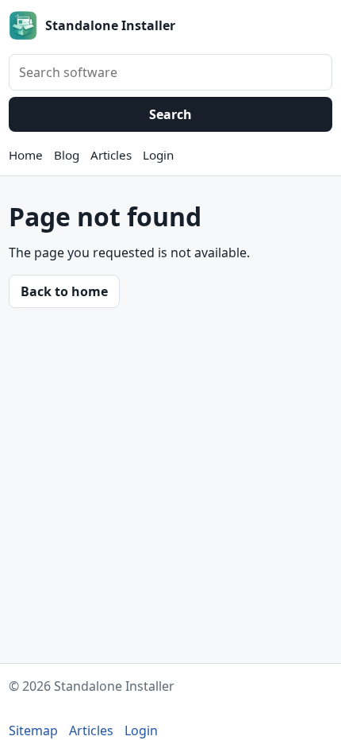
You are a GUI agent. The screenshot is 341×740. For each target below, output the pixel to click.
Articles (111, 155)
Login (158, 155)
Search (170, 114)
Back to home (64, 291)
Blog (66, 155)
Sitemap (33, 730)
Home (26, 155)
